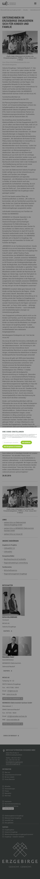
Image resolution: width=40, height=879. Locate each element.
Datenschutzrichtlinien (17, 437)
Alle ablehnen (26, 442)
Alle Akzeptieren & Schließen (12, 446)
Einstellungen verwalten (11, 442)
